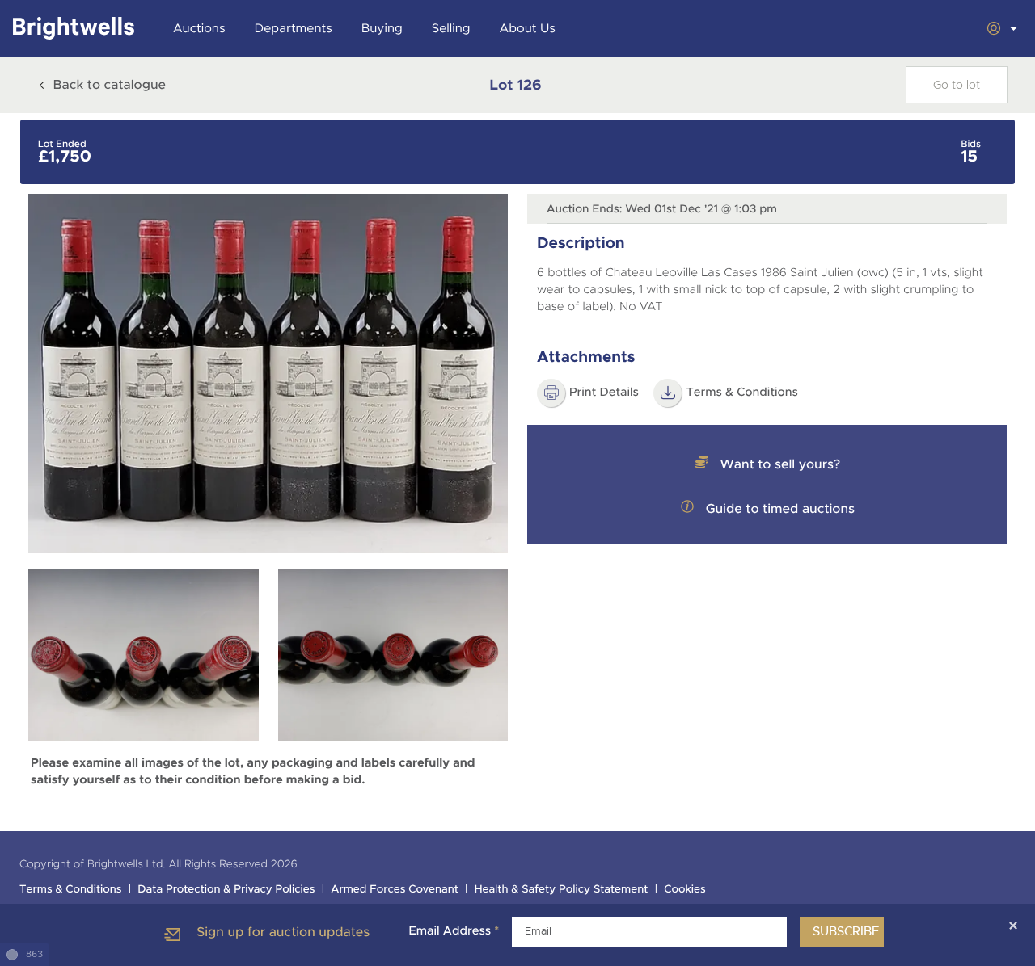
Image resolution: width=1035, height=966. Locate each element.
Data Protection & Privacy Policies (226, 890)
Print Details (604, 392)
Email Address (453, 931)
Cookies (685, 890)
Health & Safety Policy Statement (561, 890)
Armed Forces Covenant (394, 890)
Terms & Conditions (742, 392)
